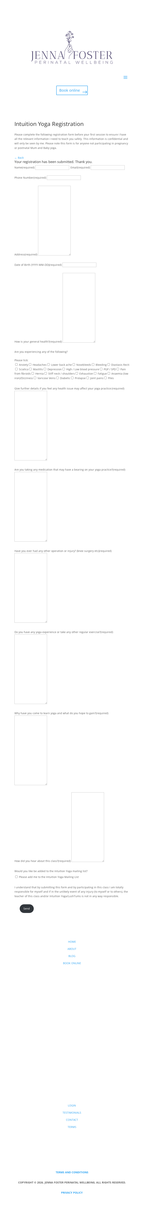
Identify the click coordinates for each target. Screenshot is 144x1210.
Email (80, 167)
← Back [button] (19, 157)
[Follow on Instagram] (65, 1087)
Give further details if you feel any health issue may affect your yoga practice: (69, 388)
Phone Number (30, 177)
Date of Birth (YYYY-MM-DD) (38, 265)
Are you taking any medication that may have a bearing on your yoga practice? (69, 469)
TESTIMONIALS (72, 1112)
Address (25, 254)
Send (26, 908)
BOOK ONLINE (72, 963)
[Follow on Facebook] (72, 1087)
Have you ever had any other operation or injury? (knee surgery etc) (63, 551)
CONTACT (72, 1120)
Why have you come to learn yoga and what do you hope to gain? (61, 713)
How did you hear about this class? (42, 861)
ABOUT (72, 949)
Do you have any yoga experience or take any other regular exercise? (63, 632)
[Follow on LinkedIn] (79, 1087)
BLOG (71, 956)
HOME (72, 941)
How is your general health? (38, 341)
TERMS (72, 1127)
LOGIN (72, 1105)
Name (24, 167)
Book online (69, 90)
